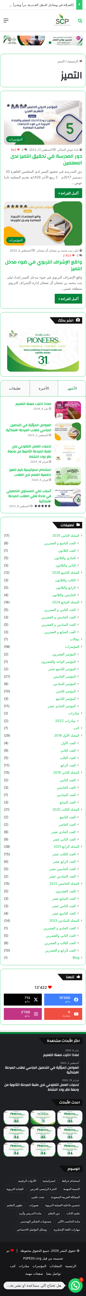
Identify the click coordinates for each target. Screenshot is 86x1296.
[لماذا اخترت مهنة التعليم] (68, 410)
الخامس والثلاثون (64, 595)
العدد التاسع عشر (64, 913)
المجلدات (56, 1266)
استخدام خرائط (71, 1181)
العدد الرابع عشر (64, 861)
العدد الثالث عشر (64, 854)
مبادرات (73, 713)
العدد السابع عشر (64, 898)
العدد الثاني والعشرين (61, 935)
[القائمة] (6, 22)
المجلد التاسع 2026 (65, 572)
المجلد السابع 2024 (65, 602)
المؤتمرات (72, 646)
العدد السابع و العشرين (60, 632)
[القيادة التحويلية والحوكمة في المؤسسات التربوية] (16, 1133)
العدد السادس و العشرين (58, 624)
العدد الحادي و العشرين (59, 928)
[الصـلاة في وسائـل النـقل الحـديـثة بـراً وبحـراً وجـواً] (39, 5)
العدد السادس (66, 795)
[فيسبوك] (60, 1285)
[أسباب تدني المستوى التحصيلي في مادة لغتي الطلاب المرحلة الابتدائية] (68, 497)
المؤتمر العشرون (64, 654)
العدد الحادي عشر (63, 832)
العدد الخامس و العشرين (58, 617)
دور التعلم (54, 1213)
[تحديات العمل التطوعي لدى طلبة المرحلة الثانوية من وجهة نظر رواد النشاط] (68, 453)
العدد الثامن (68, 780)
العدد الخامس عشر (62, 869)
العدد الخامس (66, 787)
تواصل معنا (53, 1273)
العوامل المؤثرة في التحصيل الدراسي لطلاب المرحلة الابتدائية (28, 428)
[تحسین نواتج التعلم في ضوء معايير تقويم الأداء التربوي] (43, 1117)
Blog (76, 957)
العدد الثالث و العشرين (60, 943)
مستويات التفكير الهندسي (35, 1221)
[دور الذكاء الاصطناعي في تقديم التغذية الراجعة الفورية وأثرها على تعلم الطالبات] (69, 1149)
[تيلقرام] (37, 1285)
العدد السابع (68, 802)
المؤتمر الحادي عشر (62, 706)
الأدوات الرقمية (27, 1181)
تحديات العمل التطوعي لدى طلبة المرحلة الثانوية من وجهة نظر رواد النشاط (29, 451)
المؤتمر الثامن (66, 691)
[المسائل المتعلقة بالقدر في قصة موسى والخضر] (43, 1133)
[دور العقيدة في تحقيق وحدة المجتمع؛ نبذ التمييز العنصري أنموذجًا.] (16, 1149)
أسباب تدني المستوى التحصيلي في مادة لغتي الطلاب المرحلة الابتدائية (28, 496)
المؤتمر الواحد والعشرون (58, 661)
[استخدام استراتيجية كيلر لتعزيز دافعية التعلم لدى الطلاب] (68, 476)
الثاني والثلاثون (66, 565)
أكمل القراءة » (68, 193)
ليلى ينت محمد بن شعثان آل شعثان (58, 250)
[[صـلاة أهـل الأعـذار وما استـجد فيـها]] (16, 1117)
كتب (76, 728)
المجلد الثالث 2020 (65, 809)
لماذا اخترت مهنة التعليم (33, 404)
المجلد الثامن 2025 (65, 535)
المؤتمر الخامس (64, 676)
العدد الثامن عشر (64, 906)
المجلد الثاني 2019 (66, 772)
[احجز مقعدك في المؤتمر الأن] (43, 40)
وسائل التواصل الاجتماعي (32, 1229)
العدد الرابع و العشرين (60, 950)
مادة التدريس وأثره (30, 1213)
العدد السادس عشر (62, 876)
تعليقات (15, 388)
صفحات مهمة (34, 1273)
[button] (75, 1285)
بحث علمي (37, 1197)
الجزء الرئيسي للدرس (43, 1189)
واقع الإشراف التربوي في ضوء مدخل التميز (43, 265)
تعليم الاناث (73, 1213)
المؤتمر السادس (64, 684)
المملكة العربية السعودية (65, 1197)
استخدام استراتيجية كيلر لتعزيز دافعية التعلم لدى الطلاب (30, 472)
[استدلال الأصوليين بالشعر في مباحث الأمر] (43, 1149)
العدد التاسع (68, 817)
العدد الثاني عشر (64, 839)
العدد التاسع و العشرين (60, 543)
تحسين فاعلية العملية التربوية (62, 1205)
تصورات (33, 1205)
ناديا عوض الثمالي (68, 149)
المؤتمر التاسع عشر (62, 669)
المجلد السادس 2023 (64, 920)
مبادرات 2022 (65, 721)
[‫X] (48, 1285)
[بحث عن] (80, 22)
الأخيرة (44, 388)
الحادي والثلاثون (65, 558)
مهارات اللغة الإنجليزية (67, 1229)
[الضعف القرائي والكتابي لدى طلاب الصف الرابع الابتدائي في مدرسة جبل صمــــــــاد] (69, 1117)
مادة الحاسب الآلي (69, 1221)
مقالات (74, 639)
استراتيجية (49, 1181)
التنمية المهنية (71, 1189)
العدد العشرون (66, 891)
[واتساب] (26, 1285)
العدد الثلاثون (67, 550)
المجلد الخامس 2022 (64, 883)
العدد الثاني (68, 750)
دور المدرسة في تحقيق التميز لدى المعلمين (46, 159)
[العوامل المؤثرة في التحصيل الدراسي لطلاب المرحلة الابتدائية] (68, 431)
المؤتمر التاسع (66, 698)
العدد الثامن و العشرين (60, 610)
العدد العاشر (67, 824)
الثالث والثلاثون (65, 580)
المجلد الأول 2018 (66, 735)
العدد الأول (68, 743)
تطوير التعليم (14, 1205)
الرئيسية (73, 61)
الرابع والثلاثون (66, 587)
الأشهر (72, 388)
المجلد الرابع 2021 (66, 846)
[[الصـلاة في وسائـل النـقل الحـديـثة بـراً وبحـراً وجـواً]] (69, 1133)
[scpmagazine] (62, 20)
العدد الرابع (68, 765)
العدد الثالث (68, 758)
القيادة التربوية (14, 1189)
